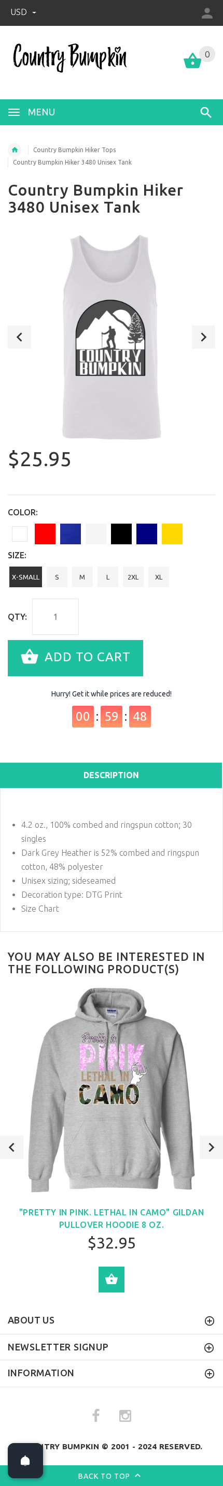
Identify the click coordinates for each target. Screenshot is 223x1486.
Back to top (105, 1476)
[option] (111, 337)
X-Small (25, 577)
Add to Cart (86, 657)
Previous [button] (19, 337)
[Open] (25, 1460)
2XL (133, 577)
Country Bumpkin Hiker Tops (74, 149)
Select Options (111, 1279)
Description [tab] (111, 775)
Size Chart (40, 908)
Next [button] (203, 337)
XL (158, 577)
